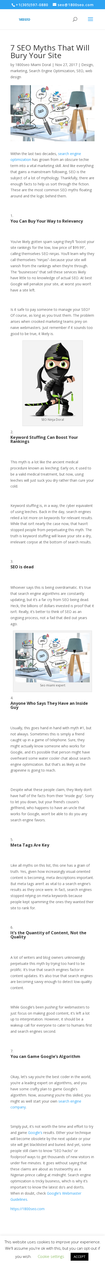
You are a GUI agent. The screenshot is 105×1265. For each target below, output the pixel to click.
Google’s (35, 1132)
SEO (79, 70)
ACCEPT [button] (79, 1256)
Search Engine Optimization (51, 70)
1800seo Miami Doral (33, 64)
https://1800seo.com (27, 1208)
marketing (18, 70)
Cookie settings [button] (51, 1256)
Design (87, 64)
